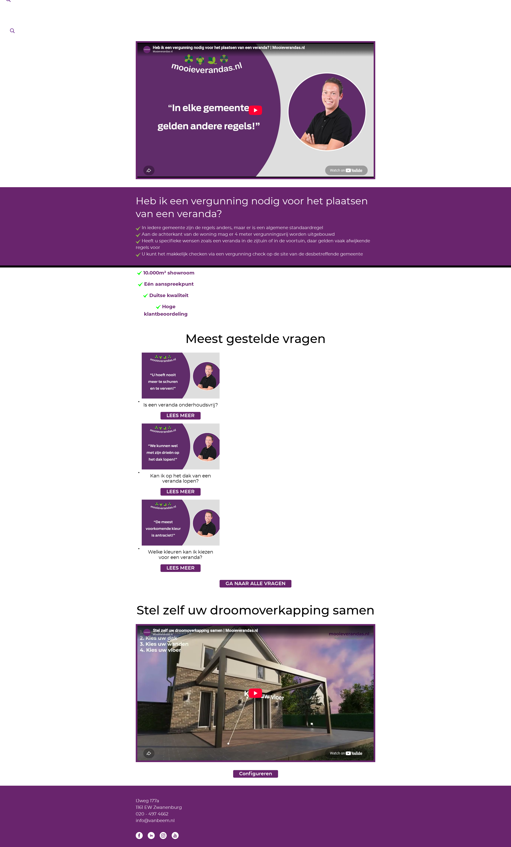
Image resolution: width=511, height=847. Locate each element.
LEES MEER (180, 415)
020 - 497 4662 (152, 814)
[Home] (255, 20)
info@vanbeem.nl (155, 820)
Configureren (255, 773)
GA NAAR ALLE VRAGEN (255, 583)
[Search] (12, 30)
